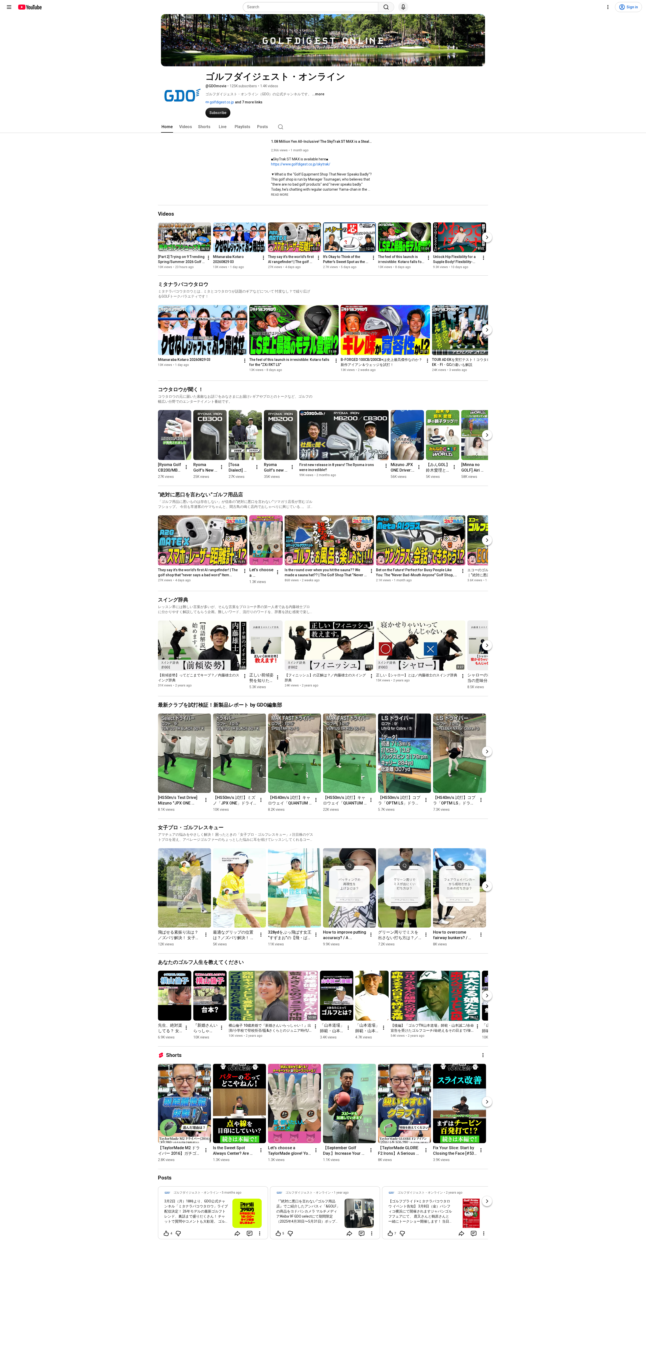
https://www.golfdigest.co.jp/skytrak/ (300, 164)
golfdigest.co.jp (221, 102)
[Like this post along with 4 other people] (166, 1233)
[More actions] (208, 258)
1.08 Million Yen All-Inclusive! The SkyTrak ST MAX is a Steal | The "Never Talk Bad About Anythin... (321, 141)
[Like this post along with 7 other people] (390, 1233)
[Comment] (250, 1233)
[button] (279, 194)
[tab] (167, 127)
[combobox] (312, 7)
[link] (213, 1214)
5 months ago (231, 1192)
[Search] (386, 7)
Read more (279, 194)
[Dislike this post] (178, 1233)
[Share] (237, 1233)
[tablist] (323, 127)
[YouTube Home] (29, 7)
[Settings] (608, 7)
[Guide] (9, 7)
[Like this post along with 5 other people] (278, 1233)
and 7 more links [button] (248, 102)
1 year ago (341, 1192)
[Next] (487, 237)
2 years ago (454, 1192)
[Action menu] (260, 1233)
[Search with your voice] (403, 7)
